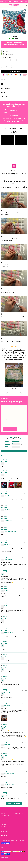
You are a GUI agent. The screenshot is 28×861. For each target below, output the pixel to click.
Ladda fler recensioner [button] (14, 803)
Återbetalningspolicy (6, 826)
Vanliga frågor (18, 815)
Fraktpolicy (3, 824)
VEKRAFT (5, 459)
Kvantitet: (3, 63)
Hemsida (3, 813)
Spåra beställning (19, 813)
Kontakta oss (18, 818)
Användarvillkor (4, 831)
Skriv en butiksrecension (14, 451)
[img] (14, 437)
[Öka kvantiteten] (10, 66)
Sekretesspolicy (4, 829)
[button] (7, 441)
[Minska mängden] (3, 66)
